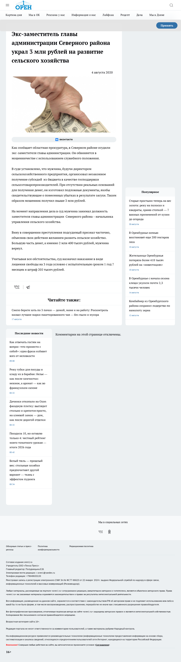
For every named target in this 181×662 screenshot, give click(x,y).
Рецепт (125, 15)
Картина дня (14, 15)
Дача (139, 15)
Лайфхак (108, 15)
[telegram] (29, 287)
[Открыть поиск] (171, 5)
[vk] (17, 287)
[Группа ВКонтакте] (64, 139)
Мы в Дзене (156, 15)
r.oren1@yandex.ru (45, 572)
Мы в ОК (34, 15)
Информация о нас (84, 15)
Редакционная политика (81, 546)
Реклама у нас (55, 15)
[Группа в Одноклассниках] (109, 531)
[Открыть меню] (7, 5)
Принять (167, 25)
